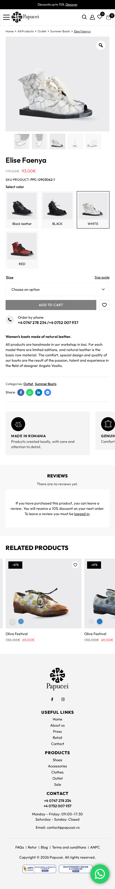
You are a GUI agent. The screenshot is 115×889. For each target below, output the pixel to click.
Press (57, 731)
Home (10, 31)
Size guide (102, 277)
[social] (52, 699)
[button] (104, 305)
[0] (98, 16)
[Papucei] (25, 17)
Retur (32, 847)
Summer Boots (60, 31)
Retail (57, 737)
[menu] (6, 17)
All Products (26, 31)
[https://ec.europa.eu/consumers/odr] (76, 869)
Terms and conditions (69, 847)
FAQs (19, 847)
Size (9, 277)
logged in (81, 513)
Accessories (57, 766)
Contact (57, 743)
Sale (57, 784)
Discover (72, 4)
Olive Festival (17, 633)
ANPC (95, 847)
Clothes (57, 772)
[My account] (92, 17)
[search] (84, 17)
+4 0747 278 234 (32, 322)
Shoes (57, 760)
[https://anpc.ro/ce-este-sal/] (39, 869)
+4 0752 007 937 (63, 322)
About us (57, 725)
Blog (44, 847)
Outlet (42, 31)
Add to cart (51, 305)
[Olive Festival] (44, 593)
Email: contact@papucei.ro (58, 827)
